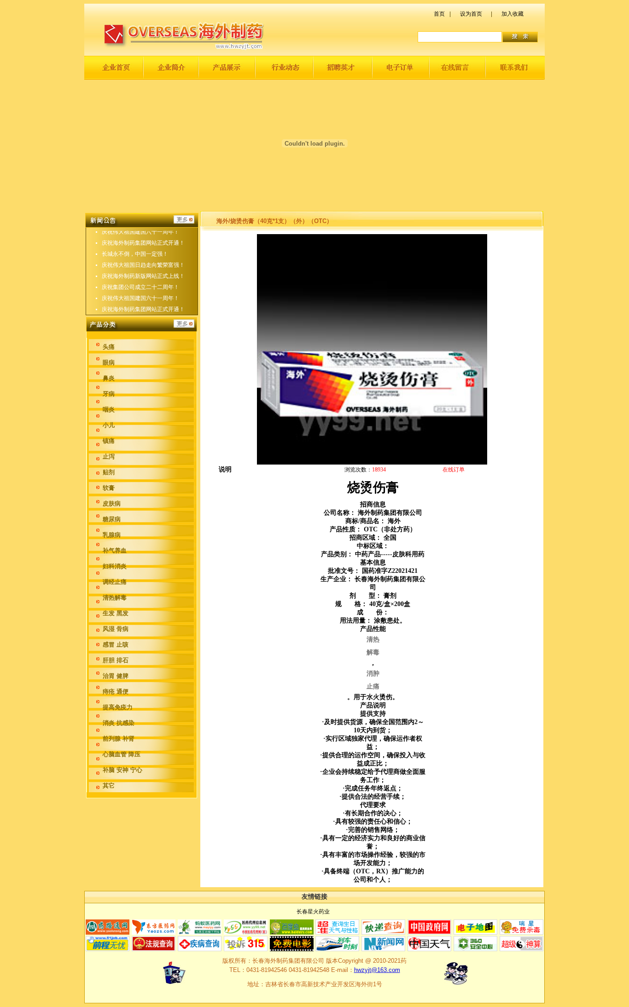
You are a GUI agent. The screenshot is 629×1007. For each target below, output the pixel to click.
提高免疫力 (118, 707)
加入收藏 (512, 14)
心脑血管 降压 (121, 754)
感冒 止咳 (115, 644)
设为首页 (471, 14)
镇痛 (109, 440)
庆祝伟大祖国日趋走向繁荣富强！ (143, 265)
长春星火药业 (313, 911)
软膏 (109, 487)
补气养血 (115, 550)
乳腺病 (112, 534)
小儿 (109, 425)
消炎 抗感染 (118, 722)
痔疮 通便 (115, 691)
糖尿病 (112, 519)
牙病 (109, 393)
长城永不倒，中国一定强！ (135, 254)
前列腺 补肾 (118, 738)
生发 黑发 (115, 613)
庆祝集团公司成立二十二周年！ (140, 287)
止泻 (109, 456)
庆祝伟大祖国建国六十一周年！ (140, 232)
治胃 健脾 (115, 675)
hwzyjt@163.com (377, 969)
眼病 (109, 362)
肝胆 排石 (115, 660)
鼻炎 (109, 378)
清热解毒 (115, 597)
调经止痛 (115, 581)
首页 (439, 14)
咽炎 (109, 409)
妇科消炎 (115, 566)
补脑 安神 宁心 (122, 769)
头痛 (109, 346)
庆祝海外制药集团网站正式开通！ (143, 243)
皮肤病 (112, 503)
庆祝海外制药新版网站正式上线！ (143, 276)
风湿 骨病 (115, 628)
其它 (109, 785)
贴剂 (109, 472)
